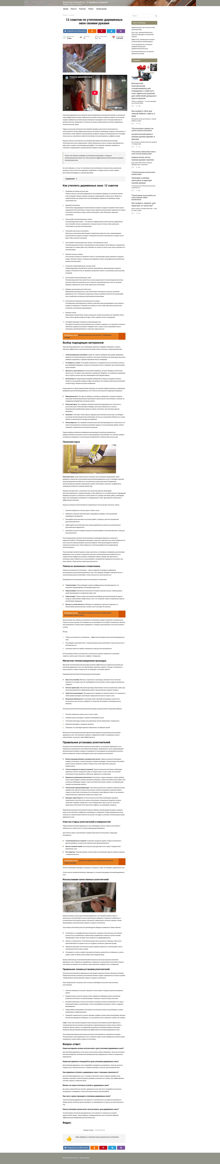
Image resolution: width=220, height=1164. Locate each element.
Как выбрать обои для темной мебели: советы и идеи (143, 113)
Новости (73, 9)
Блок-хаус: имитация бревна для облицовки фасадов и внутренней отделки (142, 34)
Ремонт (91, 9)
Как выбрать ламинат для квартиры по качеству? (143, 204)
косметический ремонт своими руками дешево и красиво (143, 136)
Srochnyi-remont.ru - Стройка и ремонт (86, 2)
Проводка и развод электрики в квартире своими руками (141, 180)
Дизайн (65, 9)
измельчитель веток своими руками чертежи (142, 158)
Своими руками (101, 9)
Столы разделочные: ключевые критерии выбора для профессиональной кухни (141, 46)
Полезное (82, 9)
